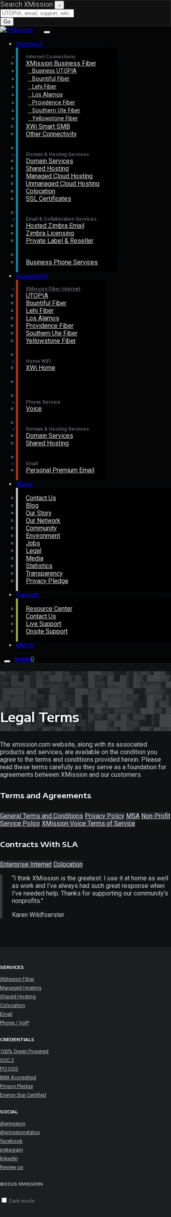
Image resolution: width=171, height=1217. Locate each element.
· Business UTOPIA (52, 70)
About (25, 484)
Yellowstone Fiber (51, 341)
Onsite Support (47, 631)
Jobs (33, 543)
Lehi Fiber (40, 310)
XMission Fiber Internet (53, 289)
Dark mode (22, 1201)
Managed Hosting (20, 988)
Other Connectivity (51, 134)
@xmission (12, 1123)
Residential (32, 276)
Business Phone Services (62, 262)
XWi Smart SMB (48, 126)
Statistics (39, 566)
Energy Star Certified (23, 1095)
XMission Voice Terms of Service (88, 823)
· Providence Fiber (51, 102)
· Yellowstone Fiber (53, 118)
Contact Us (41, 498)
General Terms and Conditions (41, 816)
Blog (32, 505)
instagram (11, 1150)
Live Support (43, 624)
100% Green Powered (24, 1051)
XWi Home (40, 368)
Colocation (40, 191)
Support (27, 595)
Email (6, 1014)
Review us (11, 1167)
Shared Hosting (47, 168)
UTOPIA (37, 295)
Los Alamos (42, 318)
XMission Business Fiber (61, 63)
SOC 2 (7, 1060)
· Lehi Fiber (42, 86)
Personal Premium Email (60, 470)
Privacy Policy (104, 816)
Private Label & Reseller (59, 241)
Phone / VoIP (14, 1023)
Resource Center (49, 608)
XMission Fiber (17, 979)
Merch (24, 645)
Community (41, 528)
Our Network (43, 520)
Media (34, 558)
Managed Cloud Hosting (59, 176)
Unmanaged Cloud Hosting (62, 183)
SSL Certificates (48, 198)
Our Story (39, 513)
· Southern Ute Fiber (54, 110)
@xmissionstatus (20, 1132)
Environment (43, 535)
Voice (34, 408)
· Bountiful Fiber (49, 78)
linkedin (9, 1158)
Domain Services (49, 161)
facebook (11, 1141)
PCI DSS (9, 1069)
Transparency (44, 573)
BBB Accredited (18, 1077)
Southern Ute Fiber (52, 333)
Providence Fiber (50, 325)
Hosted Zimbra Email (55, 225)
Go (7, 22)
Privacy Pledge (47, 581)
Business (30, 44)
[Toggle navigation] (47, 32)
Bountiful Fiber (46, 303)
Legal (33, 551)
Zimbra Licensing (50, 233)
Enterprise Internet (26, 864)
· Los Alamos (45, 94)
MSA (133, 816)
